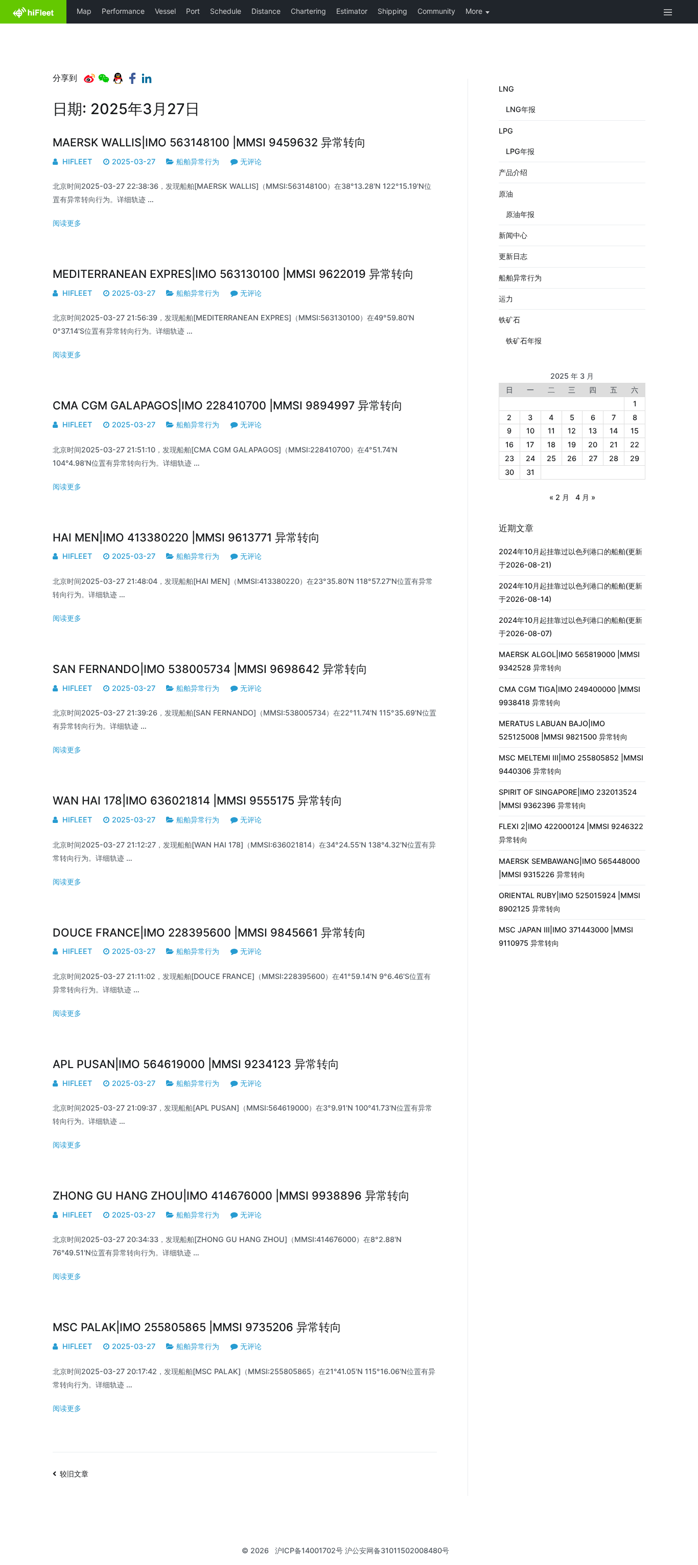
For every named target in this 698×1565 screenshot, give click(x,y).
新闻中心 (513, 235)
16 (509, 444)
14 (614, 430)
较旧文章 (74, 1473)
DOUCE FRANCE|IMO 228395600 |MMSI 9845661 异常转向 (209, 932)
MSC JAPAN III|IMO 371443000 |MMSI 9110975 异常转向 (566, 936)
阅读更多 (67, 223)
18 (551, 444)
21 (614, 444)
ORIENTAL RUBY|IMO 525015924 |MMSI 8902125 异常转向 (569, 902)
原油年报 (520, 214)
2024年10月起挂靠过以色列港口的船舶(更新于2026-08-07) (570, 627)
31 (530, 472)
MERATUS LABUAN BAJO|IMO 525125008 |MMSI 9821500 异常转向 (563, 730)
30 (509, 472)
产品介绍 (513, 172)
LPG (506, 130)
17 (530, 444)
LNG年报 (521, 109)
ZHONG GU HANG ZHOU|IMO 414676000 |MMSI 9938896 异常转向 (231, 1195)
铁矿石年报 (524, 340)
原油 (506, 193)
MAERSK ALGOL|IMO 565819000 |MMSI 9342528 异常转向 (569, 661)
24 (530, 458)
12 (572, 430)
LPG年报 (520, 151)
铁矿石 (509, 319)
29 (634, 458)
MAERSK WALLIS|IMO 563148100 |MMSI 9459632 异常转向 (209, 142)
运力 (506, 298)
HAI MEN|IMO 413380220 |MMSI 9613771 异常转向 (186, 537)
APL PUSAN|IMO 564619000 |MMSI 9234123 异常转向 (196, 1064)
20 (592, 444)
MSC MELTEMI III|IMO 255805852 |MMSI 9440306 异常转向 (571, 764)
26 (571, 458)
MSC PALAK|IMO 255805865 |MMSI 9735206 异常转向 (197, 1327)
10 (530, 430)
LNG (506, 88)
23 (509, 458)
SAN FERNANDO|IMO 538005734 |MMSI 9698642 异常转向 (210, 669)
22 (634, 444)
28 (613, 458)
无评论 (251, 161)
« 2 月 (559, 497)
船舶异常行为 (197, 161)
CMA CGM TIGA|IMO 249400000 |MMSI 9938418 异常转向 (569, 696)
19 (572, 444)
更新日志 (513, 256)
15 (635, 430)
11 (551, 430)
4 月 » (585, 497)
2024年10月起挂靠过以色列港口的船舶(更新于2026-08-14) (570, 592)
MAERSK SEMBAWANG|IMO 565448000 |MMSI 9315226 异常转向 (569, 868)
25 (551, 458)
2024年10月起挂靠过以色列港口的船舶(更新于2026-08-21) (570, 558)
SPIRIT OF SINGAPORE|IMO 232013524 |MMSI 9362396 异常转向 (568, 799)
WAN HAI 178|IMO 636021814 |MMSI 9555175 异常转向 (197, 800)
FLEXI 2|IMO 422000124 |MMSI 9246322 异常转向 (571, 833)
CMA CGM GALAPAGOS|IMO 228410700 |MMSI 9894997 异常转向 (228, 405)
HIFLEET (77, 161)
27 (593, 458)
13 (593, 430)
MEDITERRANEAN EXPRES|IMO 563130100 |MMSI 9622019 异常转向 (233, 273)
